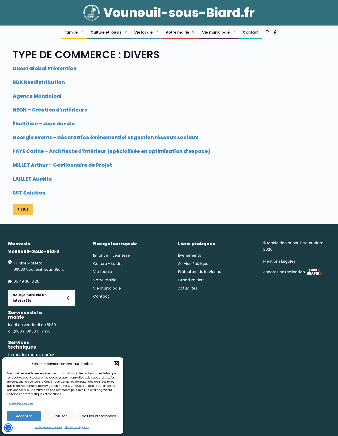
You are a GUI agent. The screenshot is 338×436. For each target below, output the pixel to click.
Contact (251, 32)
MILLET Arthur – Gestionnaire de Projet (62, 165)
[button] (116, 363)
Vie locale (143, 32)
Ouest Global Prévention (45, 68)
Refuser (60, 415)
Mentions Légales (77, 427)
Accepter (24, 415)
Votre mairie (177, 32)
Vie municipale (216, 32)
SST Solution (29, 192)
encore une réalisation (284, 272)
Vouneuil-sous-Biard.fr (179, 12)
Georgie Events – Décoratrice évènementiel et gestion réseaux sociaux (105, 137)
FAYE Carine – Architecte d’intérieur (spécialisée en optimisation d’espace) (111, 151)
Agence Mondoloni (37, 96)
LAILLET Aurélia (32, 179)
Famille (71, 32)
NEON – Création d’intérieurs (50, 109)
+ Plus (23, 209)
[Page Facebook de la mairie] (275, 32)
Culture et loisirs (106, 32)
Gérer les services (21, 403)
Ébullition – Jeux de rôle (44, 123)
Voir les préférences (99, 415)
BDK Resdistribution (39, 82)
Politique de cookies (48, 427)
